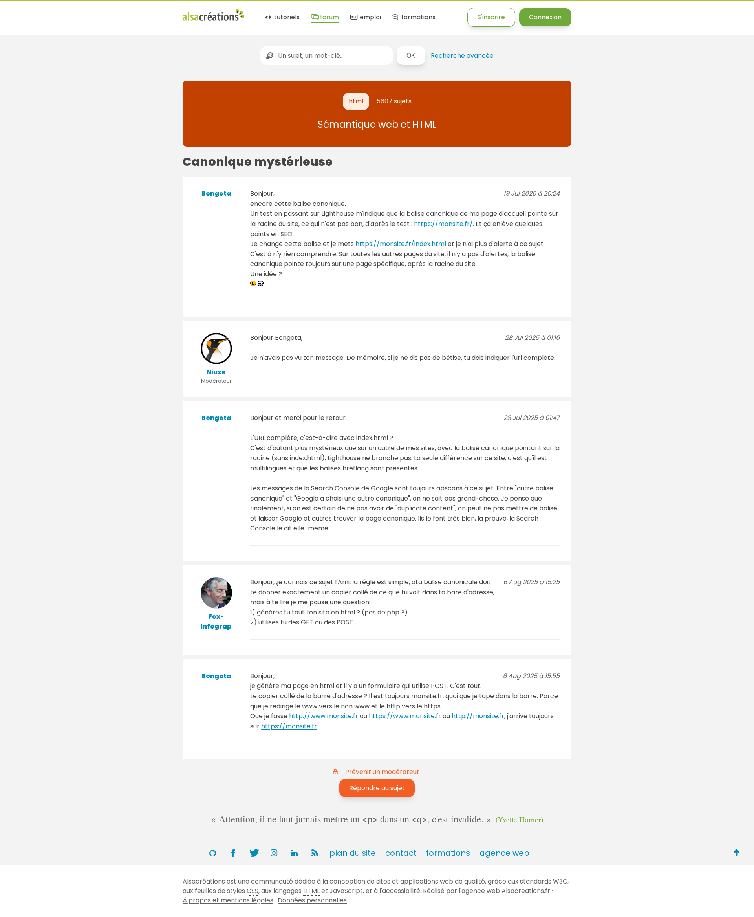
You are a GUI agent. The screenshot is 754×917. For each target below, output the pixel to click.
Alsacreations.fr (525, 890)
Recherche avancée (462, 55)
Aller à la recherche (142, 12)
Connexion (545, 17)
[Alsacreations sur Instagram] (273, 852)
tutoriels (286, 17)
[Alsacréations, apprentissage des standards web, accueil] (213, 19)
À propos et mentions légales (228, 900)
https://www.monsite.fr (405, 716)
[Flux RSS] (314, 852)
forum (328, 17)
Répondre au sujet (377, 787)
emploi (369, 17)
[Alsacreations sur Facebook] (232, 852)
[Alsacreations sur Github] (212, 852)
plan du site (352, 852)
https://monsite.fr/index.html (400, 243)
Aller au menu (21, 12)
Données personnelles (312, 900)
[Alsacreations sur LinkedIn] (294, 852)
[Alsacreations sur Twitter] (253, 852)
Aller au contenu (77, 12)
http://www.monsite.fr (323, 716)
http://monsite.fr (478, 716)
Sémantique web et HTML (377, 124)
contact (401, 852)
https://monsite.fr (289, 726)
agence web (504, 852)
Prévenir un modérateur (382, 771)
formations (417, 17)
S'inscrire (491, 17)
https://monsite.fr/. (444, 223)
